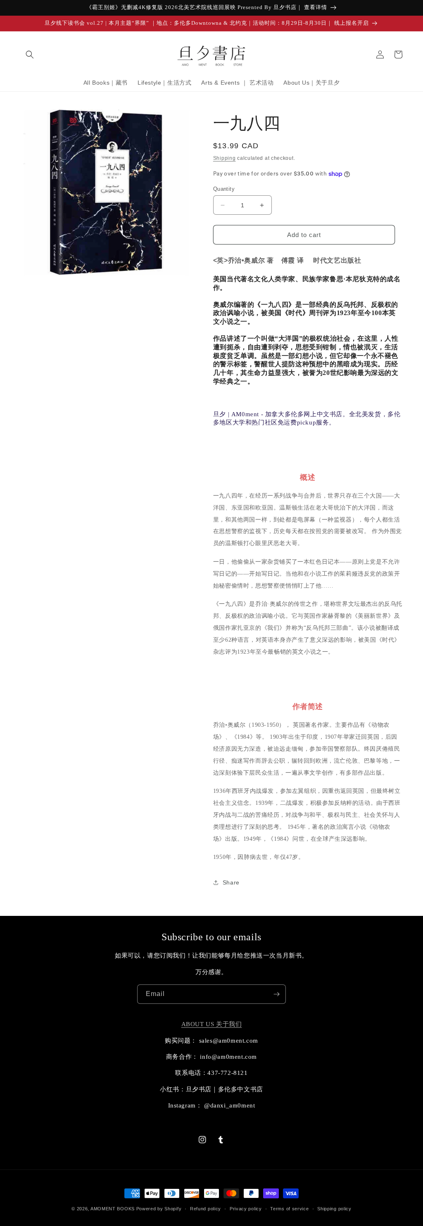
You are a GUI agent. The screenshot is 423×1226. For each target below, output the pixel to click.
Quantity (224, 189)
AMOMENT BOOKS (112, 1208)
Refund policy (205, 1208)
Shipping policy (334, 1208)
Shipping (224, 158)
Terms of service (289, 1208)
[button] (30, 54)
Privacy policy (246, 1208)
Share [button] (231, 882)
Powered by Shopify (159, 1208)
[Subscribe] (276, 994)
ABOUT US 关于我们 (211, 1024)
